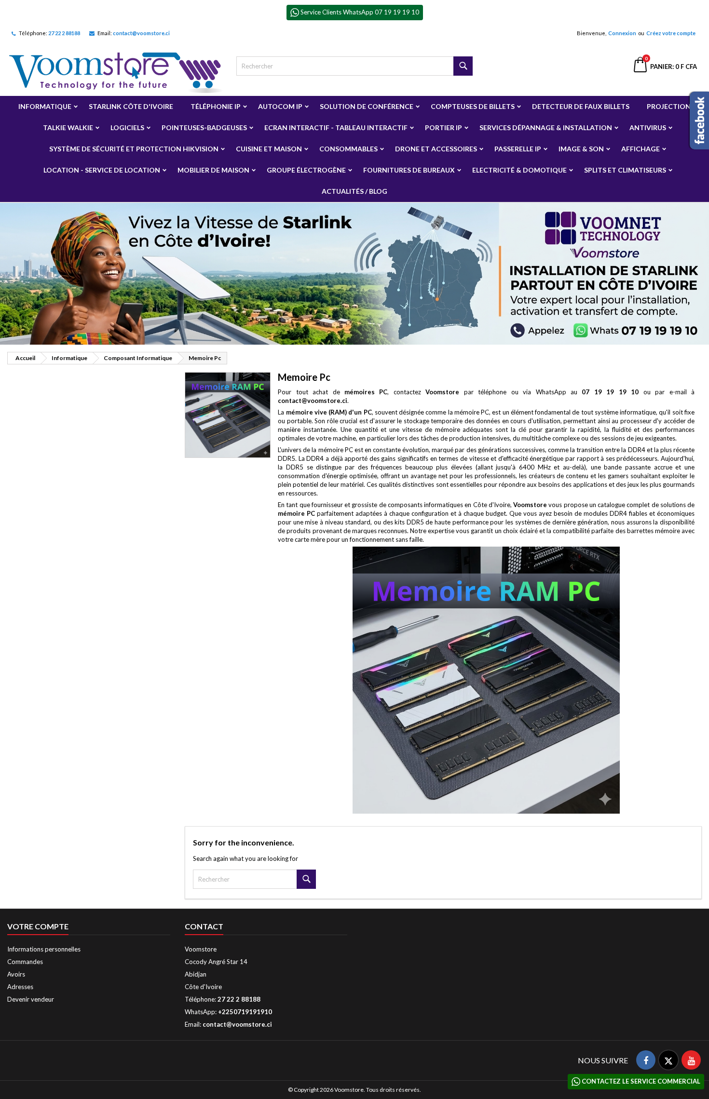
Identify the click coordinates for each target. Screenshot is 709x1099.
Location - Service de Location (101, 170)
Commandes (25, 961)
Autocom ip (280, 106)
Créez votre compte (670, 33)
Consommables (348, 149)
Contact (204, 926)
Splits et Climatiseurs (625, 170)
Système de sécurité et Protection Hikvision (133, 149)
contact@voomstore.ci (141, 33)
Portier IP (443, 127)
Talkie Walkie (68, 127)
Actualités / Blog (354, 191)
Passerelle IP (517, 149)
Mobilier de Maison (213, 170)
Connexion (622, 33)
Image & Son (581, 149)
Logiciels (127, 127)
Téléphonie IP (216, 106)
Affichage (640, 149)
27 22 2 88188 (64, 33)
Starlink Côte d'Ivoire (131, 106)
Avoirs (16, 974)
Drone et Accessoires (436, 149)
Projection (669, 106)
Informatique (44, 106)
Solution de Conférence (366, 106)
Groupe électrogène (306, 170)
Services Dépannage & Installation (545, 127)
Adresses (20, 987)
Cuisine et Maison (269, 149)
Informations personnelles (44, 949)
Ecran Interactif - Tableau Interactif (336, 127)
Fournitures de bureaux (409, 170)
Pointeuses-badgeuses (204, 127)
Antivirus (647, 127)
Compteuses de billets (473, 106)
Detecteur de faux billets (580, 106)
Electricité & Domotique (519, 170)
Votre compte (37, 926)
